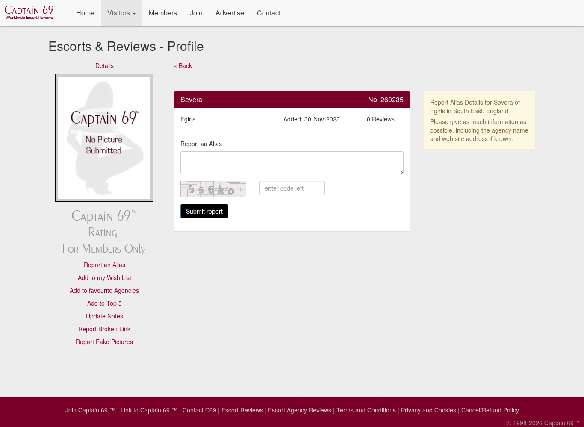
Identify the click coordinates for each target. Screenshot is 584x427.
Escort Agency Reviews (299, 410)
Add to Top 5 (104, 303)
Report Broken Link (104, 328)
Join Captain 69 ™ (90, 410)
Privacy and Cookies (428, 410)
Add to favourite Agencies (104, 290)
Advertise (229, 13)
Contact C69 (199, 410)
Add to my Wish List (104, 277)
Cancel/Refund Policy (490, 410)
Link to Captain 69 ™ (149, 410)
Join (196, 13)
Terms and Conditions (366, 410)
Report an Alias (104, 264)
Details (104, 65)
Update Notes (104, 316)
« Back (183, 65)
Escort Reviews (242, 410)
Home (85, 13)
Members (163, 13)
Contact (268, 13)
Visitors (119, 13)
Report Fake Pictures (104, 341)
